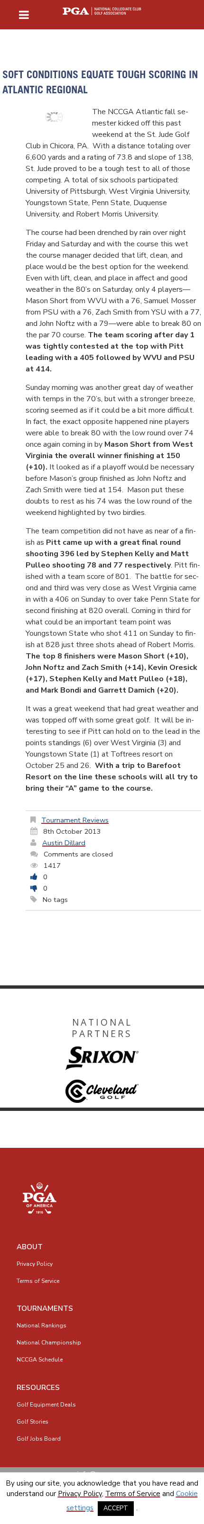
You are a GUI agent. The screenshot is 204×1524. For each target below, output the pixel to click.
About (30, 1247)
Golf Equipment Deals (46, 1404)
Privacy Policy (35, 1264)
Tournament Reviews (75, 820)
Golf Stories (32, 1421)
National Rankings (41, 1325)
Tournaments (45, 1308)
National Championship (49, 1342)
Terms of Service (38, 1281)
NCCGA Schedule (40, 1359)
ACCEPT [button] (115, 1508)
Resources (38, 1387)
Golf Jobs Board (39, 1439)
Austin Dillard (63, 843)
